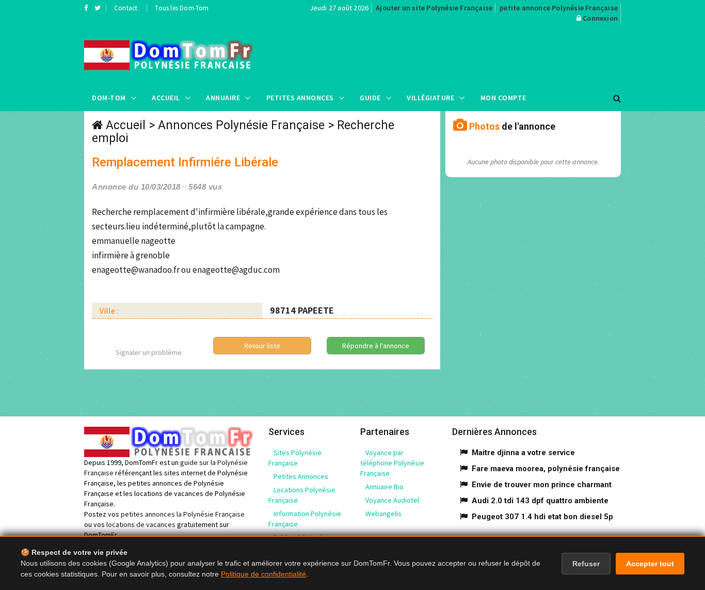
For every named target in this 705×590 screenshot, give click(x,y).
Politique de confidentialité (263, 574)
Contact (125, 8)
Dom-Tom (109, 97)
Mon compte (503, 97)
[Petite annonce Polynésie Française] (168, 55)
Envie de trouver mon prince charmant (542, 484)
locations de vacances (140, 524)
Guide (370, 97)
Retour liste (262, 345)
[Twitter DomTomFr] (97, 7)
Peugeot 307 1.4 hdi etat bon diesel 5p (542, 516)
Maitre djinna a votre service (523, 452)
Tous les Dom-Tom (182, 8)
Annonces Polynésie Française (241, 125)
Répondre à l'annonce (375, 345)
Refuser (586, 564)
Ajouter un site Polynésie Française (434, 7)
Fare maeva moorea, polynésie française (546, 468)
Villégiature (430, 97)
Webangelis (383, 513)
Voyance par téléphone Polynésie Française (392, 463)
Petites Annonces (300, 97)
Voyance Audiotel (392, 500)
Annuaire (223, 97)
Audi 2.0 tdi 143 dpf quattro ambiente (540, 500)
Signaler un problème (149, 352)
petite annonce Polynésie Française (559, 7)
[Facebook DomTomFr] (86, 7)
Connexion (600, 18)
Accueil (166, 97)
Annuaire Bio (384, 486)
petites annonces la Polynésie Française (183, 514)
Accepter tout (650, 564)
